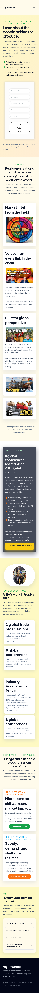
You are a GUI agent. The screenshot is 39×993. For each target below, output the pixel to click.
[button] (34, 7)
